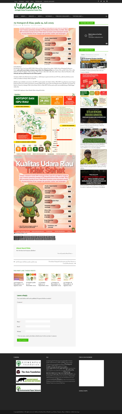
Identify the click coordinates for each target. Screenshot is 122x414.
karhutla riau (57, 372)
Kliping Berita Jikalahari (62, 373)
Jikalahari (51, 370)
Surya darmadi (57, 383)
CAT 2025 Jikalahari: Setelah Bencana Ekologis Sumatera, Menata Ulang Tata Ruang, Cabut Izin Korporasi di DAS (92, 125)
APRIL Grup (65, 363)
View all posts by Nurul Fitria (65, 253)
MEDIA (32, 1)
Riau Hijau (64, 379)
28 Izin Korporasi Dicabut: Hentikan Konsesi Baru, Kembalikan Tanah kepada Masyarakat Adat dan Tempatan (92, 70)
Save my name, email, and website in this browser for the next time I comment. (37, 336)
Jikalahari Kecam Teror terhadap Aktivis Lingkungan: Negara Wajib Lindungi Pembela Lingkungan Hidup (93, 166)
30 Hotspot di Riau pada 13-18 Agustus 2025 (68, 284)
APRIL (59, 362)
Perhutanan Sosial (53, 377)
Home (16, 1)
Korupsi (48, 376)
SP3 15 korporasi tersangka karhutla (68, 381)
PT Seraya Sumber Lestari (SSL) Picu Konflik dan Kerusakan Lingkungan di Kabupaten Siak (92, 186)
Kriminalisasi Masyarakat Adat (59, 376)
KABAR (27, 1)
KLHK (62, 372)
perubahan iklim (61, 377)
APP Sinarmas (53, 362)
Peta (53, 237)
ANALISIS (31, 16)
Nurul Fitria (27, 25)
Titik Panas (62, 383)
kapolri (64, 370)
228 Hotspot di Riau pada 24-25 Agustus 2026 (19, 284)
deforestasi (52, 364)
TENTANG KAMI (38, 1)
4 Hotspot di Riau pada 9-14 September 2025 (56, 284)
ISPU (47, 370)
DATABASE (21, 1)
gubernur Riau (60, 364)
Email (19, 327)
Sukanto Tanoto (49, 383)
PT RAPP (51, 379)
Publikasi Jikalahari (62, 16)
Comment (20, 302)
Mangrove (67, 376)
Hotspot (34, 237)
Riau (53, 239)
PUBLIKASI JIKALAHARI (49, 1)
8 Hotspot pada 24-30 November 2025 (89, 107)
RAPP (55, 380)
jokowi (54, 370)
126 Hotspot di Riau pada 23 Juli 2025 (26, 262)
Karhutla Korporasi (50, 372)
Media (40, 16)
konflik (74, 374)
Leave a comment (37, 25)
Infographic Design (71, 368)
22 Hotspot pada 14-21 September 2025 (43, 284)
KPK (51, 376)
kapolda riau (59, 370)
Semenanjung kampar (70, 379)
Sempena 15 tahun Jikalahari (54, 381)
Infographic (38, 239)
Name (19, 322)
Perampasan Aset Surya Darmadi (88, 89)
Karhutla (47, 239)
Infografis (42, 237)
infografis (30, 239)
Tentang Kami (77, 16)
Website (19, 332)
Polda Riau (67, 377)
